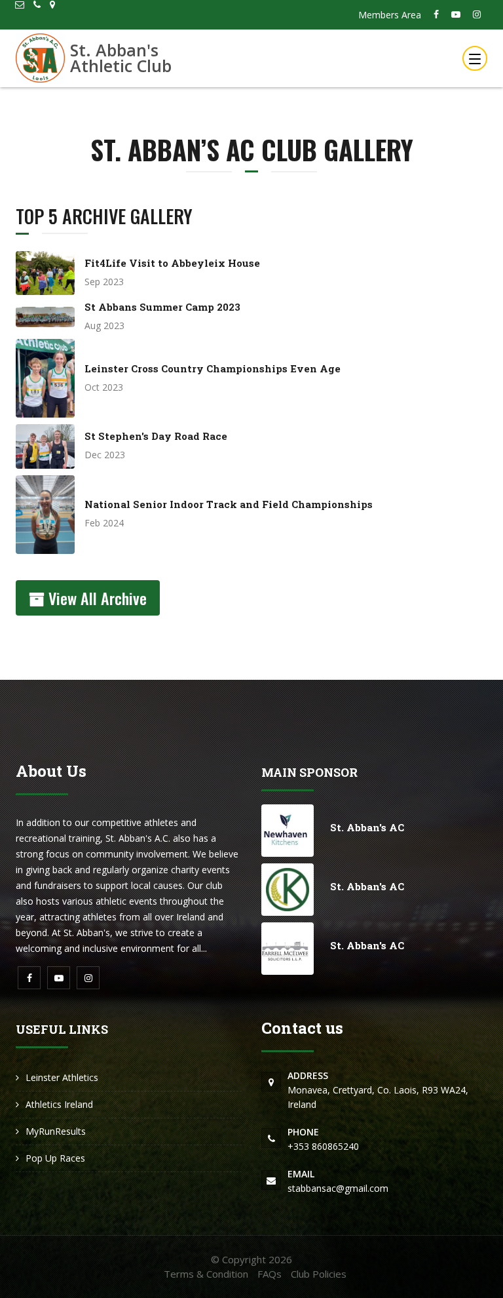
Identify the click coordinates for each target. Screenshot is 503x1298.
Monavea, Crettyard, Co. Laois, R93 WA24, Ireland (378, 1090)
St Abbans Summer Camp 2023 (162, 306)
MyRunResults (56, 1131)
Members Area (389, 15)
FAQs (269, 1273)
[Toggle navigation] (474, 58)
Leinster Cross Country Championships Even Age (212, 368)
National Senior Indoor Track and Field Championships (228, 504)
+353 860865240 (323, 1139)
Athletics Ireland (59, 1104)
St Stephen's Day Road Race (155, 435)
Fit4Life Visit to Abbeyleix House (172, 262)
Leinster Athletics (62, 1077)
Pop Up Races (55, 1158)
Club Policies (318, 1273)
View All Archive (96, 598)
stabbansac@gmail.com (338, 1181)
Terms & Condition (206, 1273)
